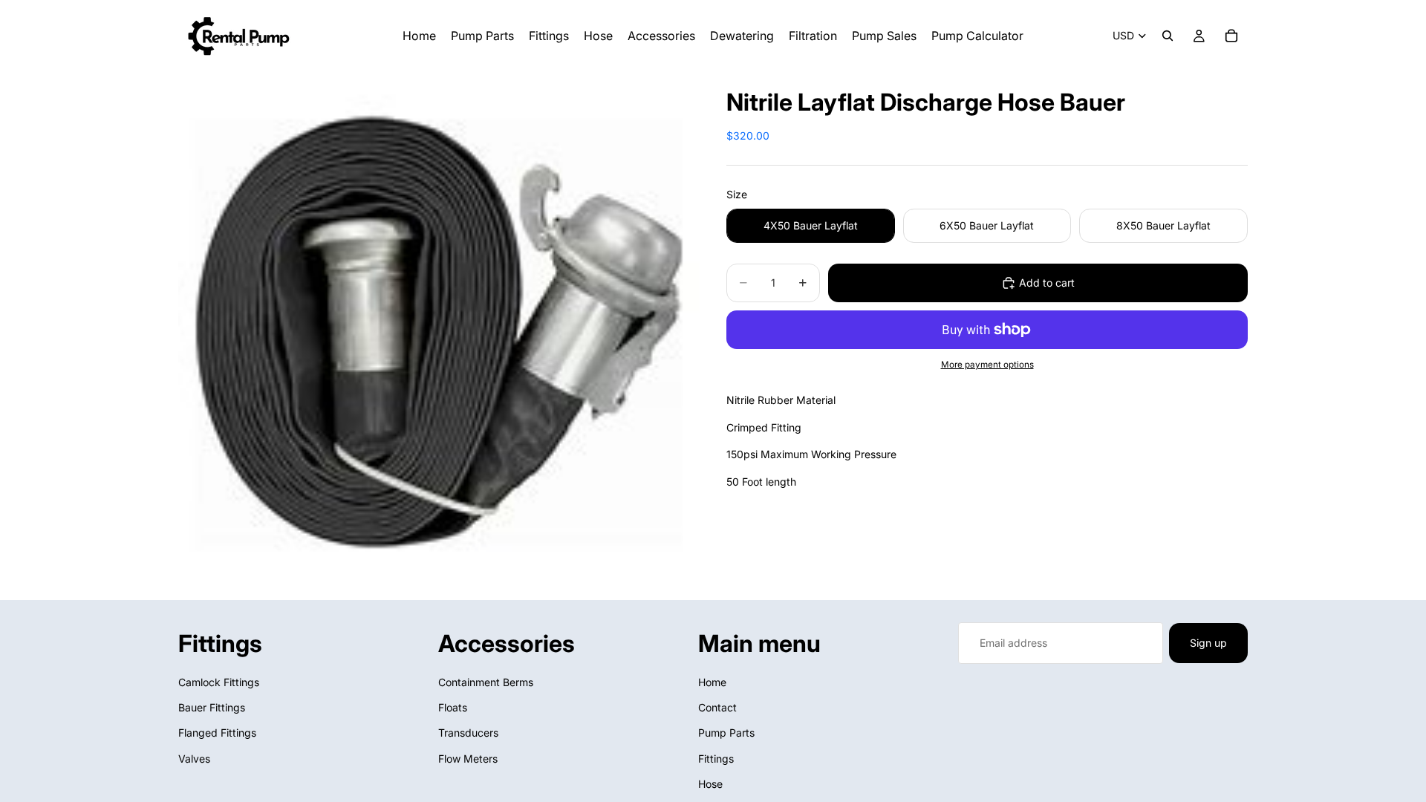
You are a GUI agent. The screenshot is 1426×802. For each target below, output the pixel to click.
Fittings (716, 758)
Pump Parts (726, 733)
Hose (710, 784)
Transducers (468, 733)
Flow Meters (468, 758)
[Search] (1167, 35)
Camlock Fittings (218, 682)
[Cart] (1231, 35)
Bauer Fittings (211, 707)
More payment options (987, 364)
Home (712, 682)
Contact (717, 707)
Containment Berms (485, 682)
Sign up (1208, 642)
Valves (194, 758)
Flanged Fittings (217, 733)
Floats (452, 707)
